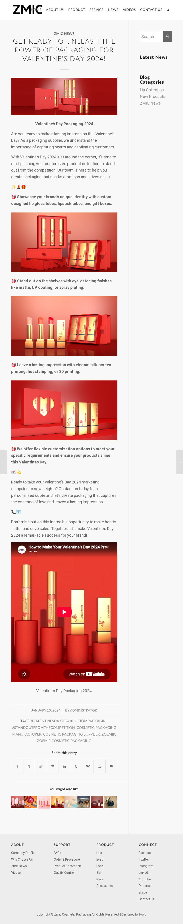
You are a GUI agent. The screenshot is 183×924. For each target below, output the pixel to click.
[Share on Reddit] (99, 766)
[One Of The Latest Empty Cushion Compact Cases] (70, 802)
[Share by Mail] (111, 766)
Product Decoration (67, 866)
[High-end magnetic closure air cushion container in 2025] (110, 802)
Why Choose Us (22, 859)
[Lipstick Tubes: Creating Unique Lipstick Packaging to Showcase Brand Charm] (179, 462)
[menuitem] (36, 10)
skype (143, 892)
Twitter (144, 859)
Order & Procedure (67, 859)
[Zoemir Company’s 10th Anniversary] (57, 802)
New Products (152, 96)
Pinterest (145, 886)
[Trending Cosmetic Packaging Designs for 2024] (30, 802)
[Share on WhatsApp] (41, 766)
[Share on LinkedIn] (64, 766)
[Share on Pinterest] (52, 766)
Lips (99, 853)
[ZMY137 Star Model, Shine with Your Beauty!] (44, 802)
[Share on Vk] (88, 766)
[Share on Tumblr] (76, 766)
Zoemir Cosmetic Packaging (64, 741)
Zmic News (19, 866)
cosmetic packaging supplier (71, 734)
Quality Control (64, 872)
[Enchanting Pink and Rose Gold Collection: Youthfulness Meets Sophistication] (17, 802)
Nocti (142, 914)
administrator (83, 710)
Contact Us (146, 899)
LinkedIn (144, 872)
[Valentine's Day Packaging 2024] (64, 96)
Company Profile (23, 853)
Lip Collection (152, 89)
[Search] (168, 10)
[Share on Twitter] (29, 766)
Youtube (145, 879)
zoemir (108, 734)
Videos (16, 872)
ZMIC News (64, 34)
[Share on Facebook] (17, 766)
